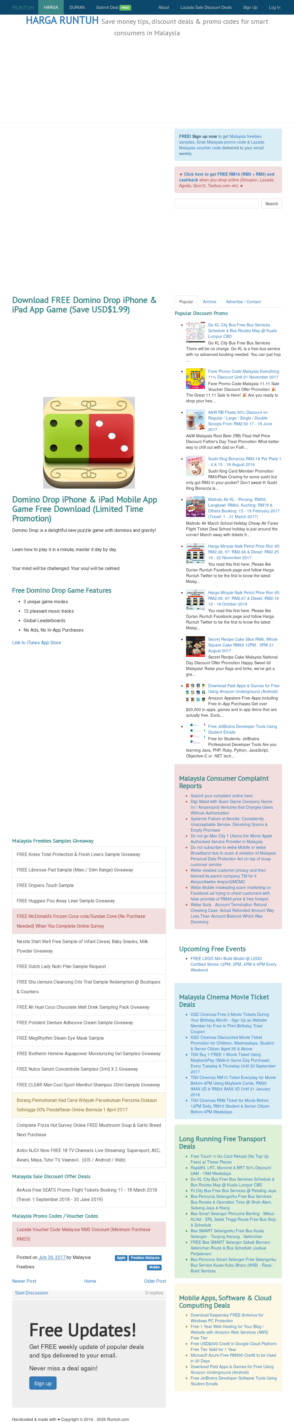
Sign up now (204, 136)
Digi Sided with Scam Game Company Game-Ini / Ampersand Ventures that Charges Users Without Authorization (232, 807)
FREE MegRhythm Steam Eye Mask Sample (60, 1038)
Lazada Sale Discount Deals (206, 7)
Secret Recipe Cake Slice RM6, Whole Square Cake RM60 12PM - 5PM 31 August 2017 (243, 644)
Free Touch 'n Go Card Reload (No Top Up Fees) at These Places (230, 1159)
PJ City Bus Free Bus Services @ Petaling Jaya (233, 1190)
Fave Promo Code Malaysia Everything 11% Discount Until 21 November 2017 (243, 374)
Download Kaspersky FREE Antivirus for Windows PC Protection (227, 1317)
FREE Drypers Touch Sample (45, 885)
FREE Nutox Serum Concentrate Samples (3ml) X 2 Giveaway (77, 1069)
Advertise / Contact (243, 301)
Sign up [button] (43, 1383)
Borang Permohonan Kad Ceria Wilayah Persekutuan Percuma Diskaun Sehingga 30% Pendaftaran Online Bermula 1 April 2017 (87, 1105)
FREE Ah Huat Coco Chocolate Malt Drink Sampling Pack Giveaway (83, 1007)
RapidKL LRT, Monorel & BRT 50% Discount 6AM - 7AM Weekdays (231, 1170)
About (163, 7)
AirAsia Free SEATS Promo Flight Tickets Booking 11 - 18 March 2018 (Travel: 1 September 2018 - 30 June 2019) (87, 1194)
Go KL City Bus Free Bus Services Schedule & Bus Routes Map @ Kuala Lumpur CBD (242, 330)
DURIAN (77, 7)
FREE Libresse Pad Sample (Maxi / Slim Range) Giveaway (75, 870)
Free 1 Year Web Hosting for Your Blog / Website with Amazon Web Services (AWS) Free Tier (229, 1332)
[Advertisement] (147, 80)
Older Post (155, 1281)
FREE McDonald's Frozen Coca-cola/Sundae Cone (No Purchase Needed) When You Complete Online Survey (81, 921)
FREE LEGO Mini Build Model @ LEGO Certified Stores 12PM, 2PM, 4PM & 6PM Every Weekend (233, 964)
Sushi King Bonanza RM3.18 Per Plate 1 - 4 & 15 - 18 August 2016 (244, 461)
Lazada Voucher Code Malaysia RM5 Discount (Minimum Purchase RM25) (83, 1234)
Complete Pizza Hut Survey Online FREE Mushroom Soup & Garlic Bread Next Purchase (89, 1130)
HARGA (51, 7)
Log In (275, 7)
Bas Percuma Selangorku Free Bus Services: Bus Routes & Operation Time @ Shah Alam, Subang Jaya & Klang (231, 1202)
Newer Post (24, 1281)
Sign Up (250, 7)
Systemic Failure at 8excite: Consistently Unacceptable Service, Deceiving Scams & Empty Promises (229, 824)
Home (90, 1281)
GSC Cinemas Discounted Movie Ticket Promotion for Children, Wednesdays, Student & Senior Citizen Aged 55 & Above (232, 1042)
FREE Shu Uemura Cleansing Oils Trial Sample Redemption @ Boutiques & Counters (88, 986)
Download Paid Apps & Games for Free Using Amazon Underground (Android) (244, 688)
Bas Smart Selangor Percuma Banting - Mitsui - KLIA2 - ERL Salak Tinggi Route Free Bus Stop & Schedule (233, 1219)
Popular (186, 301)
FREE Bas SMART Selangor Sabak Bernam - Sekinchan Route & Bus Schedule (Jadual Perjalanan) (232, 1247)
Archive (209, 301)
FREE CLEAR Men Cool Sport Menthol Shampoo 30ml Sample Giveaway (88, 1085)
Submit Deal (112, 7)
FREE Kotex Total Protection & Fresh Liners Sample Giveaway (78, 854)
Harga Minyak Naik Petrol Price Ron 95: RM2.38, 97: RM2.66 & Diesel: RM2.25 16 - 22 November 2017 (244, 551)
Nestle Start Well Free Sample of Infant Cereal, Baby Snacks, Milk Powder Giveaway (82, 946)
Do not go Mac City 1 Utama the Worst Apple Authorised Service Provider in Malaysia (231, 838)
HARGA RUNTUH (62, 20)
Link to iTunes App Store (36, 642)
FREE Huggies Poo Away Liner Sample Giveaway (66, 901)
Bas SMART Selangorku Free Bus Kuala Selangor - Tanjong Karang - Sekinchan (227, 1233)
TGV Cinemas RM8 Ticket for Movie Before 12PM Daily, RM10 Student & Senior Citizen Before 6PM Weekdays (230, 1106)
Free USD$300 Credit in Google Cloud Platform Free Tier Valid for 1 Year (234, 1346)
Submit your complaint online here (222, 795)
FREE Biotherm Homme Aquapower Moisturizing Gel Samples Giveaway (89, 1053)
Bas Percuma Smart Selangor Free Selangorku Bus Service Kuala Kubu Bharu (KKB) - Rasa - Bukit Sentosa (233, 1265)
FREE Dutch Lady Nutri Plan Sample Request (61, 966)
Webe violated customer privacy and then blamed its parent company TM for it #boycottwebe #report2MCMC (228, 875)
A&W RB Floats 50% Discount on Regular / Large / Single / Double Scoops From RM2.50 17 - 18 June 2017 (240, 420)
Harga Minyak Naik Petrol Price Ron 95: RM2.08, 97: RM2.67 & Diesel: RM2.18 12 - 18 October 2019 (244, 598)
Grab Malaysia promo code (221, 142)
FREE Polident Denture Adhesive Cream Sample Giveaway (75, 1022)
